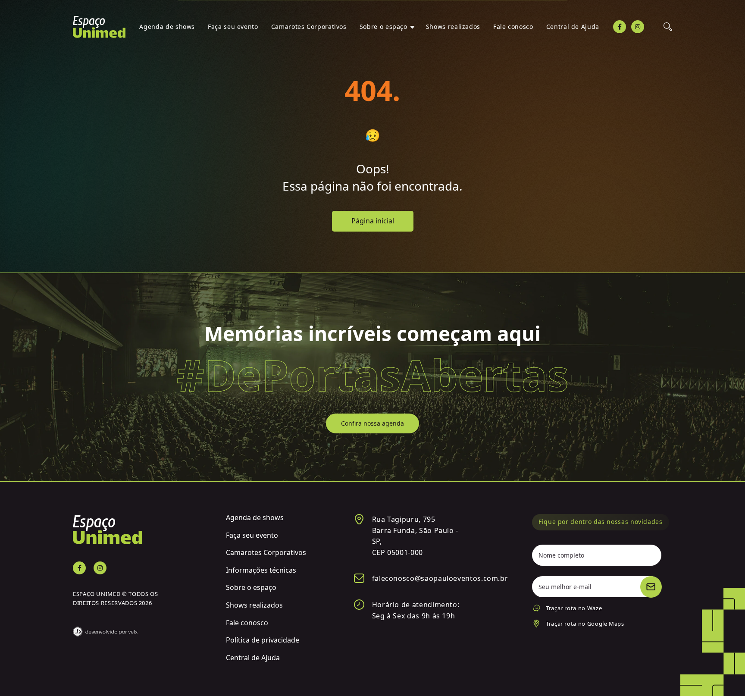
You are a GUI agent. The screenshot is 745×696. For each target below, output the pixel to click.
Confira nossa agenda (372, 423)
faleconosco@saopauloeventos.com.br (440, 578)
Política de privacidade (262, 640)
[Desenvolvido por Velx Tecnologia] (143, 626)
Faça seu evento (233, 26)
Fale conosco (513, 26)
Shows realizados (453, 26)
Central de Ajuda (572, 26)
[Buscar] (668, 26)
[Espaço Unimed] (99, 27)
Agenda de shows (167, 26)
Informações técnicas (261, 570)
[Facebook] (619, 26)
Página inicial (372, 221)
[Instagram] (637, 26)
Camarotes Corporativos (309, 26)
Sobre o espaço (383, 26)
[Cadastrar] (651, 587)
